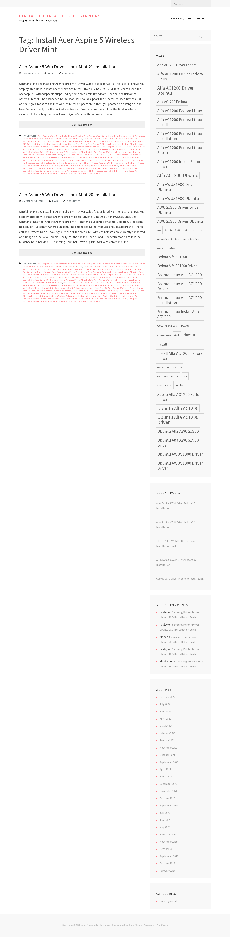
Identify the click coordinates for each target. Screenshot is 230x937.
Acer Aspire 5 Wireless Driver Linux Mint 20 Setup (110, 277)
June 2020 (165, 820)
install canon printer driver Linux (169, 367)
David (51, 73)
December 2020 (168, 783)
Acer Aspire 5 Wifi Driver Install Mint (102, 136)
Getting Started (167, 325)
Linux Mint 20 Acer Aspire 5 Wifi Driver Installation (67, 288)
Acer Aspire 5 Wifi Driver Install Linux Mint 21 (60, 136)
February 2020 (168, 834)
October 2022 (167, 697)
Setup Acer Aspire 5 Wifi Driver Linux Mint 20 (69, 298)
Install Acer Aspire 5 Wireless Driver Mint (99, 157)
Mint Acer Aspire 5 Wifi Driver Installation (97, 165)
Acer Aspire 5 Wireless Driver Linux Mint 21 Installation (57, 149)
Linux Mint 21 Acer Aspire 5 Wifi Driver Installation (67, 160)
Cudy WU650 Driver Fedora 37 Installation (180, 578)
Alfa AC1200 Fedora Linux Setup (179, 150)
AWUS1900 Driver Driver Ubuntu (178, 210)
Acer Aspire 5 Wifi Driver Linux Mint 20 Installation (68, 194)
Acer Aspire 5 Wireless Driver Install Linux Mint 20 (113, 272)
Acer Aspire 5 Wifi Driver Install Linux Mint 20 (60, 263)
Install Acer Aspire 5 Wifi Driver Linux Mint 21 (85, 154)
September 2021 (169, 762)
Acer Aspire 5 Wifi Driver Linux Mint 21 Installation (68, 67)
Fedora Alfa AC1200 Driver (177, 265)
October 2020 (167, 798)
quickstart (181, 385)
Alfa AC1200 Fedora (172, 101)
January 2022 (167, 740)
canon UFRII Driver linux (166, 248)
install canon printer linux (168, 376)
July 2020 (165, 812)
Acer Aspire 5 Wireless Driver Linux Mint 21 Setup (110, 149)
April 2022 (165, 718)
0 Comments (69, 73)
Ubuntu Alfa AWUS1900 (178, 431)
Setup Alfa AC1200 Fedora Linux (180, 397)
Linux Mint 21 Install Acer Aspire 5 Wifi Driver (95, 163)
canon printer (198, 230)
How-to (189, 334)
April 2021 (165, 769)
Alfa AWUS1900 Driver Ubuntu (176, 187)
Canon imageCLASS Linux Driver (177, 230)
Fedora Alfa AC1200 (172, 257)
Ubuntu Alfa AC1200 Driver (178, 419)
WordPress (162, 924)
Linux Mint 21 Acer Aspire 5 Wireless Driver (115, 160)
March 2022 (166, 726)
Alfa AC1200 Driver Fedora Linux (180, 76)
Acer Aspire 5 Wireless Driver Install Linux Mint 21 (113, 144)
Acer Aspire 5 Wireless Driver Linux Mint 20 (80, 274)
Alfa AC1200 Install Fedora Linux (180, 164)
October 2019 (167, 849)
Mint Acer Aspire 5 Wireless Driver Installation (62, 168)
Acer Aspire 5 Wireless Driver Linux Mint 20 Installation (57, 277)
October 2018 (167, 863)
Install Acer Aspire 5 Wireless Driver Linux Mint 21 (53, 157)
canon (159, 230)
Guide (177, 335)
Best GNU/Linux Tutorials (188, 18)
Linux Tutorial (164, 385)
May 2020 (165, 827)
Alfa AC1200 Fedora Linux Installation (179, 136)
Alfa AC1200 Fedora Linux (179, 110)
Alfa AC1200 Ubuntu (178, 175)
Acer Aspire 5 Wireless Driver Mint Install (72, 152)
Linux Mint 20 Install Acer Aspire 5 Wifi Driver (95, 290)
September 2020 (169, 805)
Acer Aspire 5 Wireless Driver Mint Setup (42, 154)
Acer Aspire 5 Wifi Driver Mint (77, 141)
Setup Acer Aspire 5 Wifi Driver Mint (109, 171)
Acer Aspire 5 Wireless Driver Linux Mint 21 (80, 146)
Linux (185, 376)
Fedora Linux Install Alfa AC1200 (178, 314)
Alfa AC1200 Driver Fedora (177, 65)
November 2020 (169, 791)
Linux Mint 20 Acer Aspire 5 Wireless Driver (115, 288)
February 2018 (168, 870)
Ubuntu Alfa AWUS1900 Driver (178, 442)
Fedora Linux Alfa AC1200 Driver (179, 286)
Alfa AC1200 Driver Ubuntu (175, 90)
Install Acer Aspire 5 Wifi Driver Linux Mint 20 (85, 282)
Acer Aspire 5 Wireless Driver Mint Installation (117, 152)
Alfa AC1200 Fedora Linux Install (179, 122)
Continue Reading (82, 124)
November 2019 (169, 841)
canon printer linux (191, 239)
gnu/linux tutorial (164, 335)
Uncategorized (168, 901)
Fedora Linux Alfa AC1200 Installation (179, 300)
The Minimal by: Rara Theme (127, 924)
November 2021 (169, 747)
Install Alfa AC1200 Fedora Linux (180, 356)
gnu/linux (185, 325)
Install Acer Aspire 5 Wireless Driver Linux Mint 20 (53, 285)
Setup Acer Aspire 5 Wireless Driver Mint (81, 173)
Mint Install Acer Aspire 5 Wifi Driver (104, 168)
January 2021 (167, 776)
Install (162, 344)
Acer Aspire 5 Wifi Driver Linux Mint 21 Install (59, 138)
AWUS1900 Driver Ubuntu (180, 221)
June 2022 (165, 711)
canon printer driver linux (168, 239)
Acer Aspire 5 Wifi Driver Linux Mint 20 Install (59, 266)
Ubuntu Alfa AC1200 (178, 408)
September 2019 (169, 856)
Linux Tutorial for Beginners (60, 16)
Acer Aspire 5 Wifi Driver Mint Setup (69, 144)
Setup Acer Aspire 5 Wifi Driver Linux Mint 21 (69, 171)
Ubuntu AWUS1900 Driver (180, 454)
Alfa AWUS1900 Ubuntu (178, 198)
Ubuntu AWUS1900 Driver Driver (180, 465)
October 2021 (167, 754)
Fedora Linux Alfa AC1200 (179, 274)
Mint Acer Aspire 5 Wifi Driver (61, 165)
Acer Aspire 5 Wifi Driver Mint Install (111, 141)
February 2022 (168, 733)
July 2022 (165, 704)
